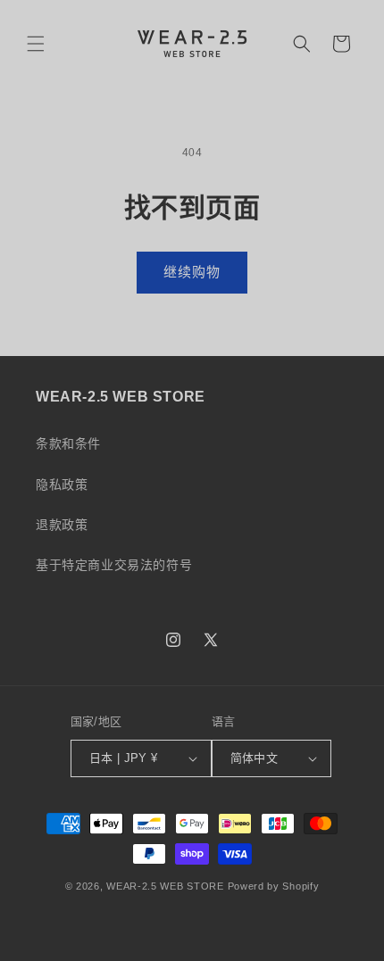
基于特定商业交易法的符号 (114, 565)
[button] (35, 43)
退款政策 (62, 525)
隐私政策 (62, 484)
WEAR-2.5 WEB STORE (165, 886)
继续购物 (192, 271)
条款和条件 (68, 443)
